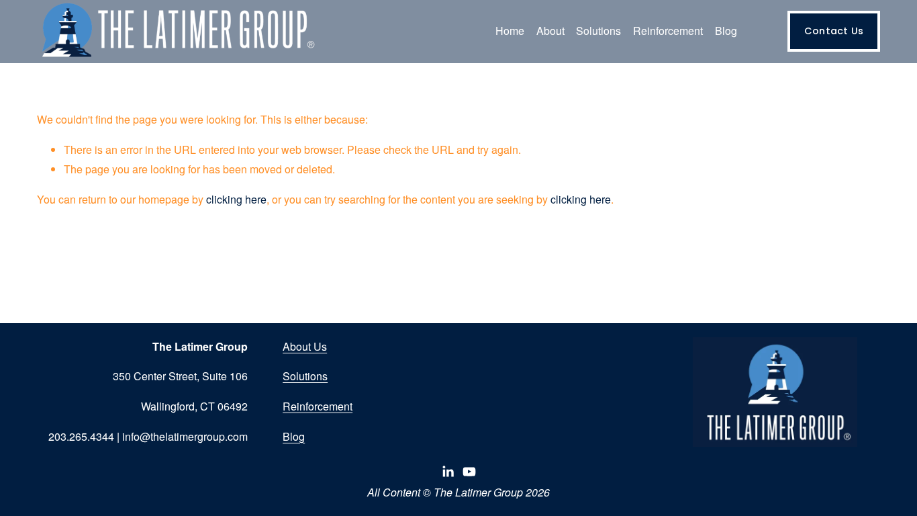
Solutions (305, 376)
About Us (305, 346)
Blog (726, 30)
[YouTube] (469, 471)
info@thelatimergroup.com (185, 436)
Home (509, 30)
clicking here (236, 199)
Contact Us (834, 31)
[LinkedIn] (447, 471)
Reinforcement (317, 406)
